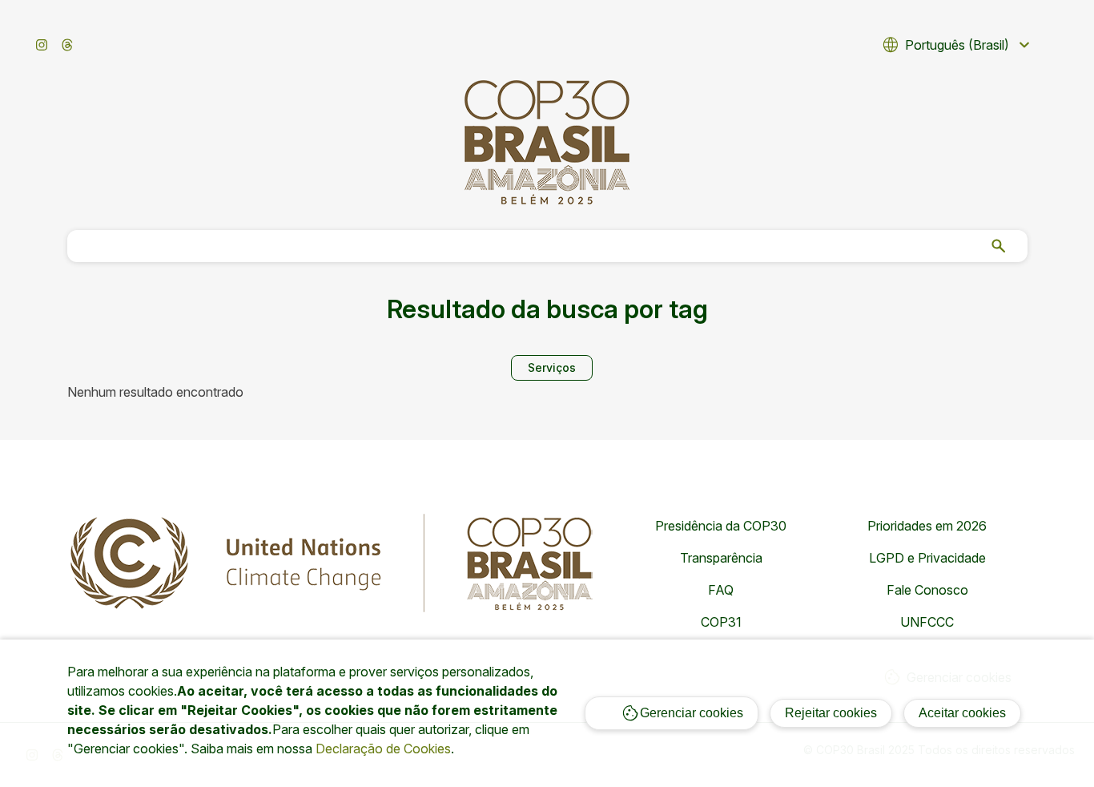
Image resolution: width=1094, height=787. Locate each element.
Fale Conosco (927, 590)
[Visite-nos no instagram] (41, 45)
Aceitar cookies (962, 713)
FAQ (721, 590)
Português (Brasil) (957, 45)
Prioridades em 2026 (927, 526)
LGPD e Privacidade (927, 558)
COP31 (721, 622)
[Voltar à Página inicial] (547, 142)
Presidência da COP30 (720, 526)
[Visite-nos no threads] (67, 45)
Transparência (721, 558)
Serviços (552, 367)
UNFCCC (927, 622)
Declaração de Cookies (383, 749)
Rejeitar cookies (831, 713)
